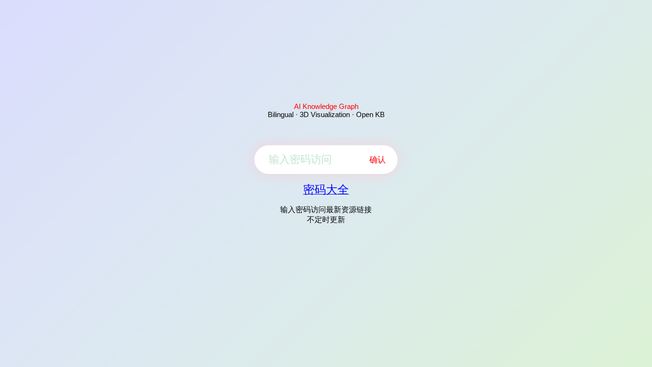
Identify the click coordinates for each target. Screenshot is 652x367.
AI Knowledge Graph (326, 106)
